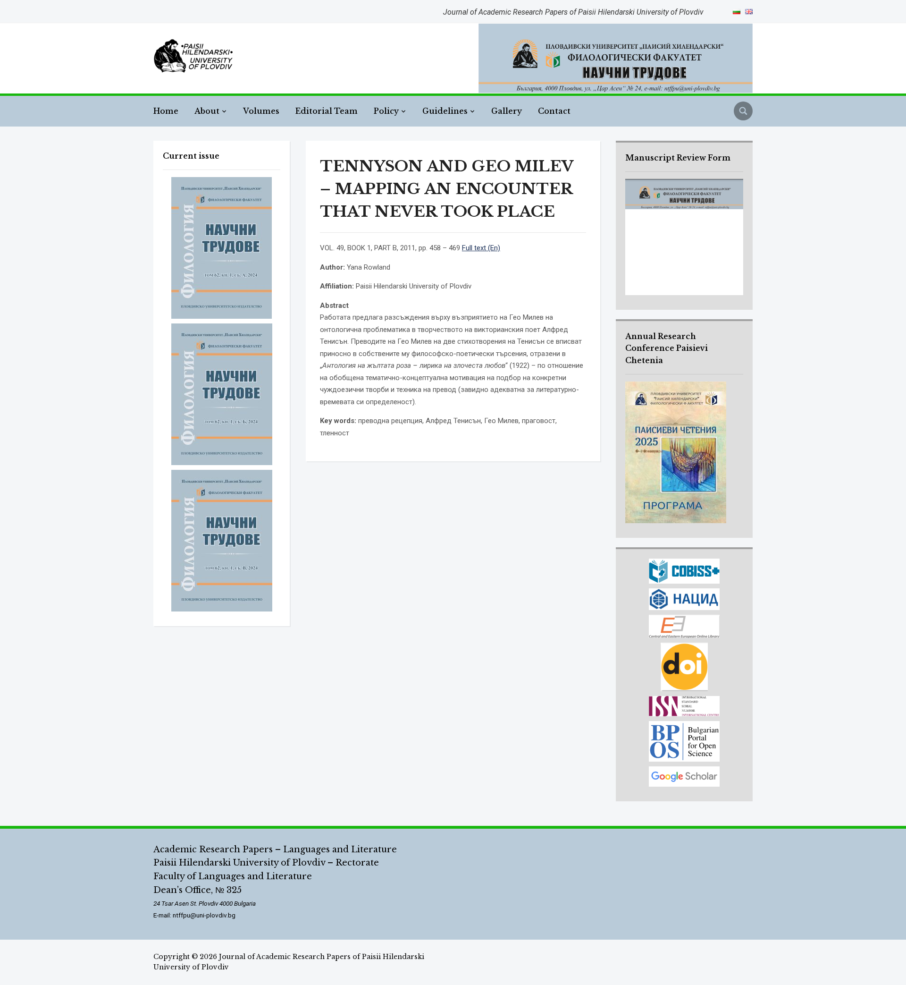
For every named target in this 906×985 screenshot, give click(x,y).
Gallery (506, 111)
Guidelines (445, 111)
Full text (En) (481, 248)
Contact (554, 111)
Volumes (261, 111)
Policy (386, 111)
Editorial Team (326, 111)
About (206, 111)
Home (165, 111)
